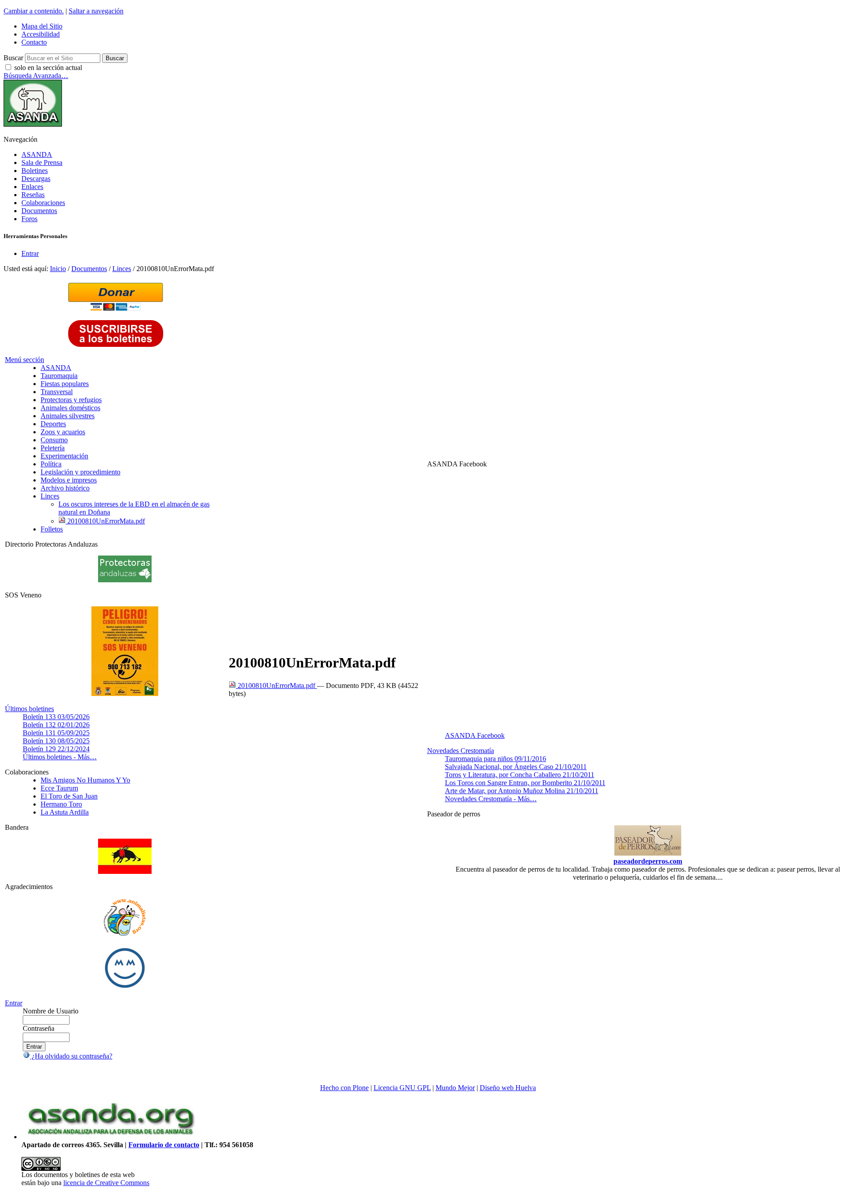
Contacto (34, 42)
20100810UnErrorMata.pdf (276, 685)
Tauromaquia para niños (495, 758)
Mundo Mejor (455, 1087)
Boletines (34, 170)
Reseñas (33, 194)
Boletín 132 (56, 725)
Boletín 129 (56, 749)
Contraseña (38, 1028)
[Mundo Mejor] (125, 988)
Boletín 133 (56, 717)
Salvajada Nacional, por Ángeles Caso (516, 766)
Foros (29, 218)
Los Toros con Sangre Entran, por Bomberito (525, 782)
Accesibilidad (40, 34)
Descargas (35, 178)
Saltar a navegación (96, 11)
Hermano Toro (61, 804)
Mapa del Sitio (41, 26)
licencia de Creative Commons (106, 1182)
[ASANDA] (33, 124)
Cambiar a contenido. (34, 11)
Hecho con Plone (344, 1087)
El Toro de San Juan (69, 796)
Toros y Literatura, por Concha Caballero (519, 774)
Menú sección (24, 359)
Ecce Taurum (59, 788)
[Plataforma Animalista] (124, 934)
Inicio (58, 268)
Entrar (30, 253)
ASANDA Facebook (475, 735)
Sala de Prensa (41, 162)
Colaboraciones (43, 202)
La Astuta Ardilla (65, 812)
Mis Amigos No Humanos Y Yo (85, 780)
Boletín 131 (56, 733)
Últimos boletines (29, 708)
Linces (121, 268)
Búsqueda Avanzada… (36, 75)
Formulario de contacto (163, 1145)
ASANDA (36, 154)
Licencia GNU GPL (402, 1087)
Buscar (13, 58)
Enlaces (32, 186)
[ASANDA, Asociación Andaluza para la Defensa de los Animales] (110, 1136)
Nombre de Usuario (50, 1011)
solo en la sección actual (48, 67)
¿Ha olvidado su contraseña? (71, 1056)
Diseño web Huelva (508, 1087)
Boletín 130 (56, 741)
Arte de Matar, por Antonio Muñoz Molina (521, 791)
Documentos (39, 210)
